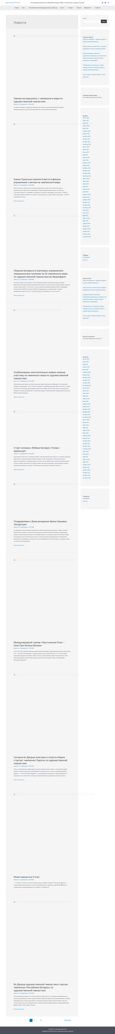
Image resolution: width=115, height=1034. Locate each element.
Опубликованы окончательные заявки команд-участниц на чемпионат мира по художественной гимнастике (41, 375)
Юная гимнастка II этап (26, 877)
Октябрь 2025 (86, 383)
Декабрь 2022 (86, 470)
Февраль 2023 (86, 464)
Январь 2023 (86, 467)
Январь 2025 (86, 406)
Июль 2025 (86, 390)
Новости (79, 8)
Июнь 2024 (86, 184)
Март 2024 (85, 192)
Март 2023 (85, 462)
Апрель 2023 (86, 459)
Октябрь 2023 (86, 205)
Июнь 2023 (86, 213)
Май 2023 (85, 457)
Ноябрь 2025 (86, 380)
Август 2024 (86, 178)
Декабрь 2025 (86, 377)
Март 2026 (85, 369)
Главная (16, 8)
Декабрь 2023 (86, 199)
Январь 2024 (86, 197)
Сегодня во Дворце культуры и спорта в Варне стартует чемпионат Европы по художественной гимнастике (40, 760)
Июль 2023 (86, 210)
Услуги (62, 8)
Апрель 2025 (86, 398)
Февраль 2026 (86, 372)
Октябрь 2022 (86, 475)
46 (40, 1020)
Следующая (68, 1020)
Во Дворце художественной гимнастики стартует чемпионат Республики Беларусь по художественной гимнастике (41, 987)
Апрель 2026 (86, 367)
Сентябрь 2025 (87, 385)
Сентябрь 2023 (87, 207)
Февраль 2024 (86, 194)
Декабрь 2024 (86, 409)
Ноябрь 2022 (86, 472)
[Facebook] (103, 3)
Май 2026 (85, 123)
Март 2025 (85, 401)
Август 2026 (86, 118)
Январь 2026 (86, 375)
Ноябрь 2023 (86, 202)
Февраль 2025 (86, 404)
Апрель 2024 (86, 189)
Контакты (98, 8)
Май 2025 (85, 396)
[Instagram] (105, 3)
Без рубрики (86, 498)
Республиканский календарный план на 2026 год (43, 8)
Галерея (70, 8)
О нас (23, 8)
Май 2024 (85, 186)
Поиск (84, 18)
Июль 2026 (86, 120)
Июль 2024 (86, 181)
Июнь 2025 (86, 393)
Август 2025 (86, 388)
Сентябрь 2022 (87, 478)
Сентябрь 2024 (87, 176)
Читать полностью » (19, 201)
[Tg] (108, 3)
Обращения (87, 8)
